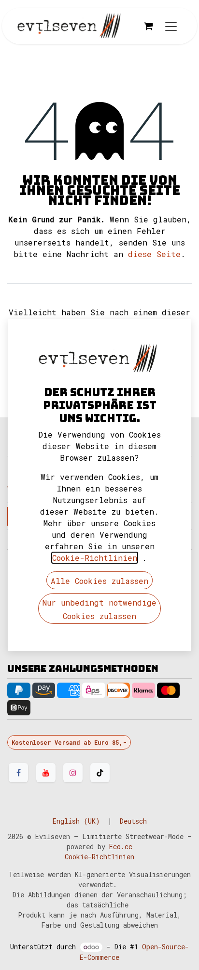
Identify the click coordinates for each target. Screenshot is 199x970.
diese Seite (154, 254)
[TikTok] (100, 772)
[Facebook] (18, 772)
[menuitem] (76, 821)
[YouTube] (46, 772)
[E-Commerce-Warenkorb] (148, 26)
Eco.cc (120, 846)
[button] (99, 580)
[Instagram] (73, 772)
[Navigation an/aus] (171, 26)
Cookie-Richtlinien (99, 856)
